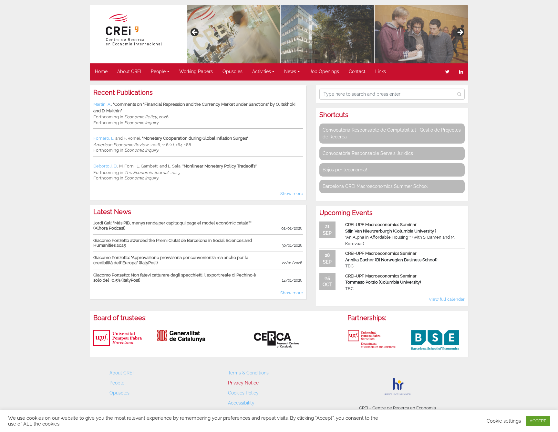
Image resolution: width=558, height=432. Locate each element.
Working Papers (196, 71)
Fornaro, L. (103, 138)
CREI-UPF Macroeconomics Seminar (381, 224)
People (158, 71)
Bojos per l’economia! (345, 169)
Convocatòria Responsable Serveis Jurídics (368, 153)
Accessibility (241, 402)
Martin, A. (102, 104)
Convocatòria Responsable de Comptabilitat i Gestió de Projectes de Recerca (392, 133)
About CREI (129, 71)
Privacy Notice (243, 382)
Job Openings (324, 71)
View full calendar (447, 299)
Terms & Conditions (248, 372)
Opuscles (232, 71)
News (290, 71)
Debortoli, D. (105, 166)
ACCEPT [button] (538, 420)
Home (101, 71)
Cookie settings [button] (504, 421)
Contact (357, 71)
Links (380, 71)
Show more (291, 193)
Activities (261, 71)
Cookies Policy (243, 392)
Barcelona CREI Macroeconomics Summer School (375, 186)
